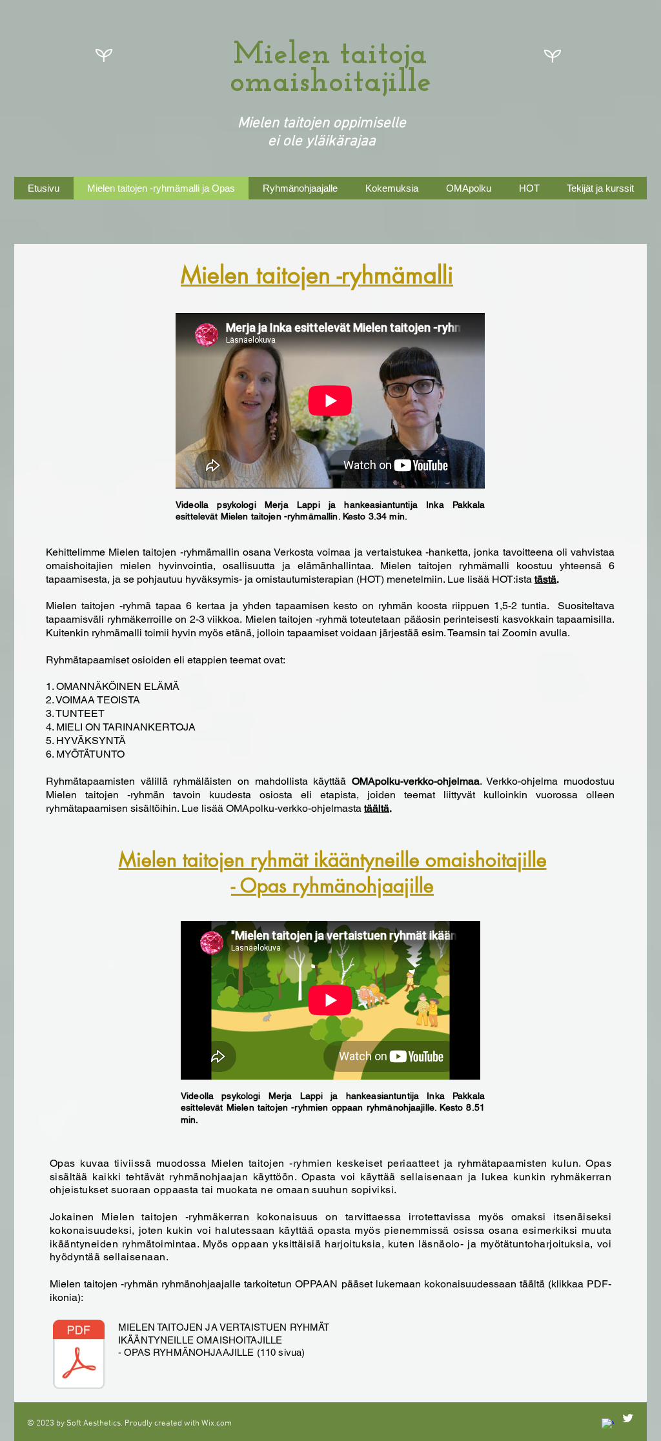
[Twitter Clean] (628, 1418)
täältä (376, 808)
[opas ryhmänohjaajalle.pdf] (79, 1356)
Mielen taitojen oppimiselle (322, 123)
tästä (545, 579)
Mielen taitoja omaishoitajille (330, 69)
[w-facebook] (608, 1424)
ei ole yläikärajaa (322, 141)
